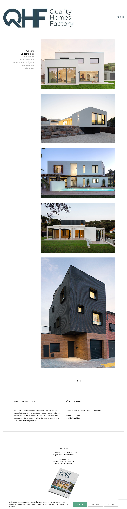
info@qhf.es (75, 418)
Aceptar (80, 504)
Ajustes (111, 504)
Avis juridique (64, 459)
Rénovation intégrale (23, 62)
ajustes (12, 507)
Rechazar (96, 504)
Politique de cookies (63, 463)
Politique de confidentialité (64, 461)
